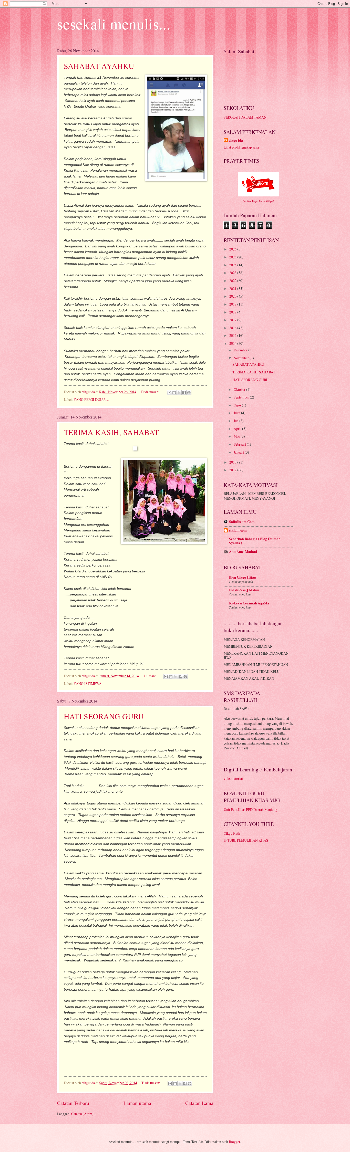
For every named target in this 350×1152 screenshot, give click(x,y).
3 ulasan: (150, 675)
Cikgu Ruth (232, 833)
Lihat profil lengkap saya (241, 147)
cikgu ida (236, 140)
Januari (239, 452)
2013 (233, 462)
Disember (241, 350)
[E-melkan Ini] (169, 392)
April (238, 428)
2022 (233, 280)
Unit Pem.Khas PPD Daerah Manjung (250, 809)
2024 (233, 265)
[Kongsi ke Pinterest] (188, 392)
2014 (233, 343)
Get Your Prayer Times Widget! (258, 201)
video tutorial (233, 778)
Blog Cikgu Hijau (242, 577)
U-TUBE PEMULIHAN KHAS (246, 840)
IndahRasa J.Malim (244, 590)
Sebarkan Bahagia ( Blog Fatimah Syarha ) (255, 541)
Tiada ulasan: (150, 391)
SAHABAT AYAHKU (99, 66)
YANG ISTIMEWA (87, 683)
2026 (233, 249)
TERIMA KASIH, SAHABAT (111, 432)
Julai (237, 412)
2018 (233, 312)
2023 (233, 272)
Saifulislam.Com (242, 521)
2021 (233, 288)
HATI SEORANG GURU (104, 716)
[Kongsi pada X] (179, 392)
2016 (233, 327)
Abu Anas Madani (243, 551)
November (242, 357)
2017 (233, 319)
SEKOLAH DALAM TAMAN (245, 117)
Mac (237, 436)
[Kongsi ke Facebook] (184, 392)
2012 (233, 469)
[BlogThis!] (174, 392)
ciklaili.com (238, 530)
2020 (233, 296)
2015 (233, 335)
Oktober (240, 389)
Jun (236, 420)
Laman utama (137, 1103)
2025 (233, 257)
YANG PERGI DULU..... (91, 399)
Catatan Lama (199, 1103)
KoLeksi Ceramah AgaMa (249, 603)
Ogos (238, 405)
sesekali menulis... (113, 23)
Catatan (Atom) (82, 1113)
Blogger (234, 1141)
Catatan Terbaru (73, 1103)
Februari (240, 444)
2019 (233, 304)
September (242, 397)
